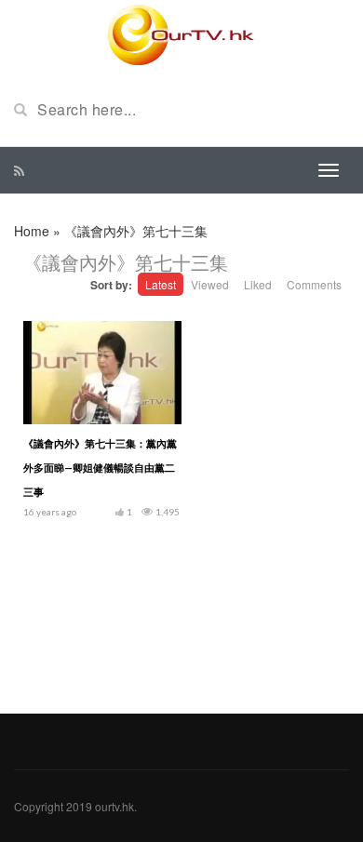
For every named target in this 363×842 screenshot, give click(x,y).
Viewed (210, 284)
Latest (160, 284)
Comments (314, 284)
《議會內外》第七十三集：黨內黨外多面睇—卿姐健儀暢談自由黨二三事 (100, 467)
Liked (258, 284)
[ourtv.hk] (181, 35)
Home (31, 230)
